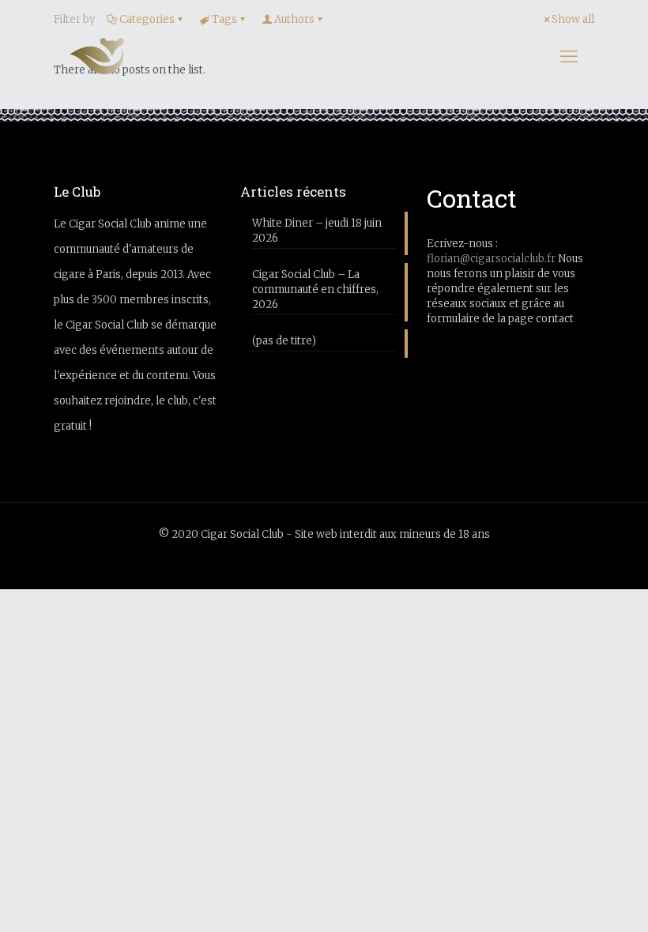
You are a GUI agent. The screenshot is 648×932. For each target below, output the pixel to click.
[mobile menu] (569, 56)
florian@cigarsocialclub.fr (491, 258)
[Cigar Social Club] (97, 56)
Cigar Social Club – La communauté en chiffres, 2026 (315, 289)
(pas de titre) (284, 341)
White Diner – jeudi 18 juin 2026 (317, 230)
